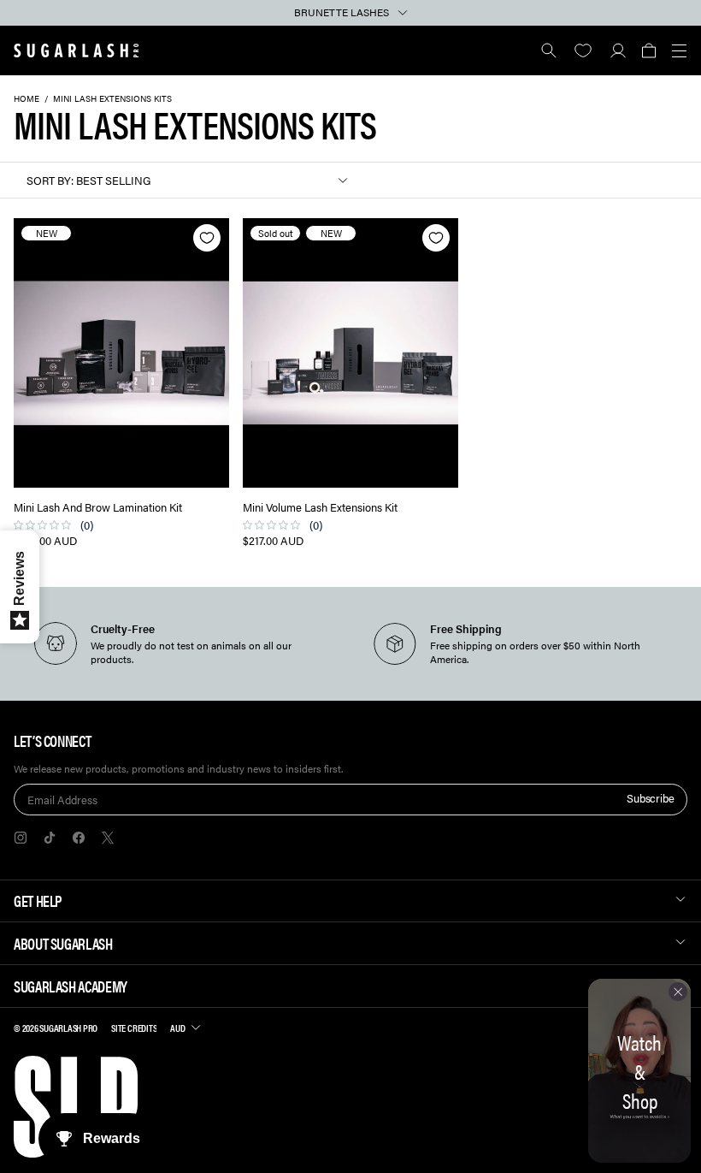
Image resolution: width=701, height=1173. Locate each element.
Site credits (133, 1027)
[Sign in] (617, 50)
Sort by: (50, 180)
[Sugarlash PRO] (76, 50)
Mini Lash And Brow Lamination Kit (98, 508)
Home (26, 98)
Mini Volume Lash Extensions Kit (320, 508)
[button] (648, 50)
